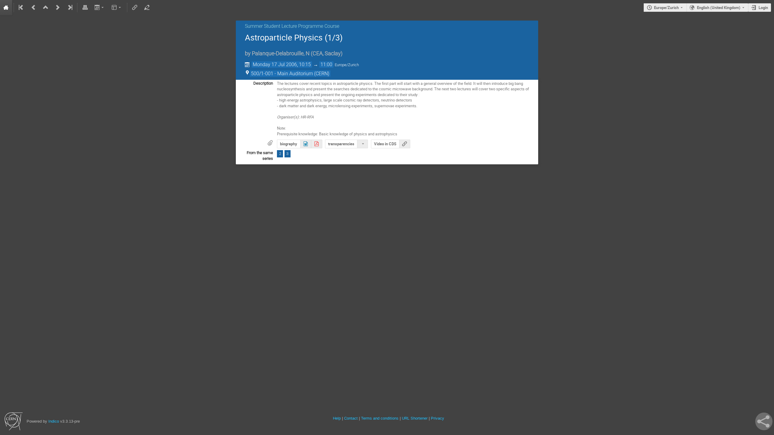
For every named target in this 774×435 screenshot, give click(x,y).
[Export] (99, 7)
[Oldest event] (21, 7)
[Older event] (34, 7)
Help (337, 418)
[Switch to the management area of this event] (147, 7)
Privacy (437, 418)
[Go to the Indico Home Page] (6, 7)
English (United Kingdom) (718, 7)
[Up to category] (46, 7)
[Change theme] (116, 7)
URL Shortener (415, 418)
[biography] (305, 144)
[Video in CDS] (404, 144)
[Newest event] (69, 7)
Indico (53, 421)
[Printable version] (85, 7)
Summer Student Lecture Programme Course (292, 26)
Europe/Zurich (666, 7)
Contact (351, 418)
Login (763, 7)
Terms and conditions (379, 418)
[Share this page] (763, 421)
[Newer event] (58, 7)
